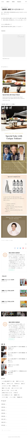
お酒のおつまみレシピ (7, 392)
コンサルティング (6, 385)
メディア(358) (10, 240)
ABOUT (8, 1)
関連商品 (19, 397)
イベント (12, 397)
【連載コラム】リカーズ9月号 (7, 279)
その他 (16, 392)
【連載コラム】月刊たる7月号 (7, 301)
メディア (5, 397)
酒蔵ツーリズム (6, 388)
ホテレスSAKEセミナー (7, 394)
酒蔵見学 (16, 394)
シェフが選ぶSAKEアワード (8, 381)
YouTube (17, 383)
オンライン (14, 390)
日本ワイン (10, 383)
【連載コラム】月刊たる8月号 (7, 290)
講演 (3, 383)
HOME (2, 1)
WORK (13, 1)
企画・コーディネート (17, 388)
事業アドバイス (19, 381)
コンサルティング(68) (4, 240)
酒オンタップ (5, 390)
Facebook (19, 1)
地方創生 (15, 385)
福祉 (22, 383)
